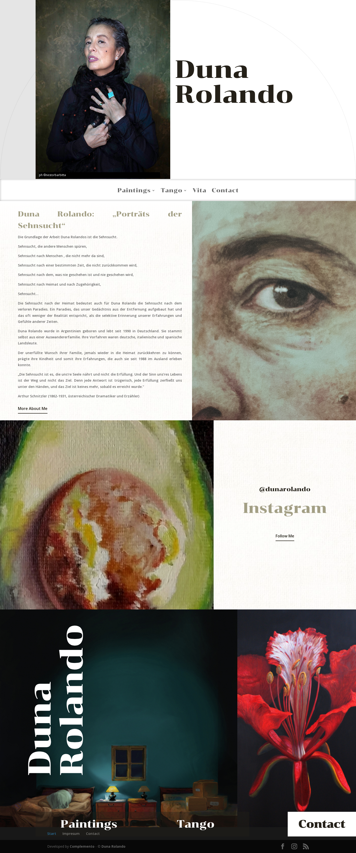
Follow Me (285, 536)
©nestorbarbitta (54, 175)
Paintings (134, 190)
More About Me (32, 408)
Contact (225, 190)
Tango (171, 190)
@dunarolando (284, 489)
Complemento (82, 846)
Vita (199, 190)
